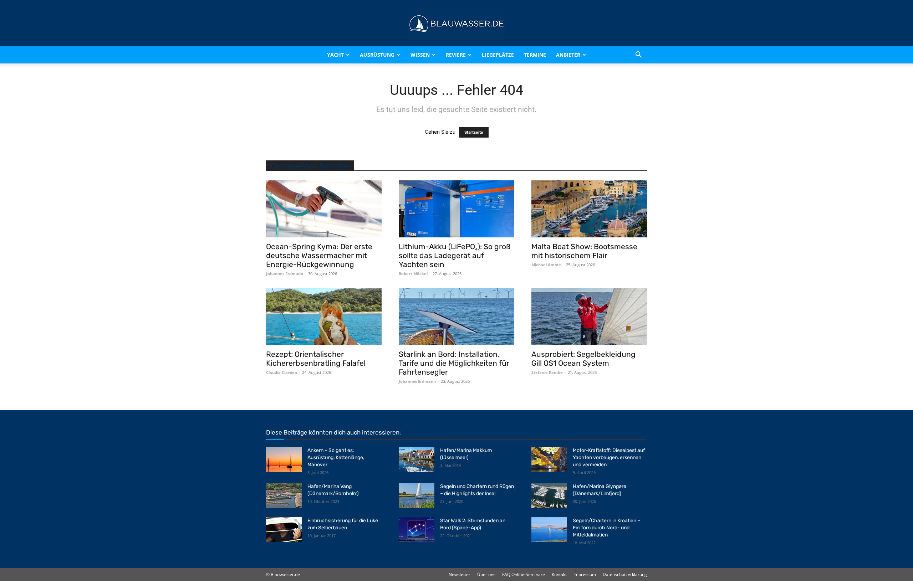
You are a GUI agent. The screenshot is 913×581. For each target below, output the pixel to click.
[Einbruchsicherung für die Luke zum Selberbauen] (284, 529)
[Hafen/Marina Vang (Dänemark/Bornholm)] (284, 495)
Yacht (335, 54)
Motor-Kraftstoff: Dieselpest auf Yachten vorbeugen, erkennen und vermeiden (609, 457)
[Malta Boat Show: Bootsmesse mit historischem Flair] (589, 208)
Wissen (420, 54)
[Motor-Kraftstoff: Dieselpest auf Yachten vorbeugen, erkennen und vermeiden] (549, 459)
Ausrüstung (377, 54)
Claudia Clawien (281, 372)
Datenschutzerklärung (625, 574)
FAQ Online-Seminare (523, 574)
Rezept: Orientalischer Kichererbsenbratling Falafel (316, 358)
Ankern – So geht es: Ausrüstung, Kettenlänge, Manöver (335, 457)
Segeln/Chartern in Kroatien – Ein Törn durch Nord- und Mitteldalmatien (606, 528)
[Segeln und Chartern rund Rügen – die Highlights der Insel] (416, 495)
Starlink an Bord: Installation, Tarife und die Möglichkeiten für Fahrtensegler (454, 363)
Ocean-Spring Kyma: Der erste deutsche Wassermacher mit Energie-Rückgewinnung (319, 255)
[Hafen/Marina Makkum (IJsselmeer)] (416, 459)
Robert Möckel (413, 273)
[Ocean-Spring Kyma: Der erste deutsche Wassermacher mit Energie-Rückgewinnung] (324, 208)
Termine (535, 54)
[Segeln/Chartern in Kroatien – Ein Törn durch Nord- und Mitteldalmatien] (549, 529)
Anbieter (568, 54)
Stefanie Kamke (547, 372)
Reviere (456, 54)
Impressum (584, 574)
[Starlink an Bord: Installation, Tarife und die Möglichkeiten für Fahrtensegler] (456, 316)
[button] (638, 54)
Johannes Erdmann (284, 273)
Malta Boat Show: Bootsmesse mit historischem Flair (584, 251)
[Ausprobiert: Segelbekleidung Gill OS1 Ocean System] (589, 316)
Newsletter (459, 574)
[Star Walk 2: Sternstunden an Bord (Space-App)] (416, 529)
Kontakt (559, 574)
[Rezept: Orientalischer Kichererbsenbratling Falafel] (324, 316)
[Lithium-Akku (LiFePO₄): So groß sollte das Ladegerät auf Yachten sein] (456, 208)
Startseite (473, 132)
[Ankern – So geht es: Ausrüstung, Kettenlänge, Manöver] (284, 459)
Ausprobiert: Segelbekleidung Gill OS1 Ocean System (583, 358)
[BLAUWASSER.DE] (456, 23)
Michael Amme (546, 264)
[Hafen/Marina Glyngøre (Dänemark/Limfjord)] (549, 495)
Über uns (486, 574)
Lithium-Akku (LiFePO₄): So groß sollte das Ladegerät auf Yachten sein (454, 255)
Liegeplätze (498, 54)
